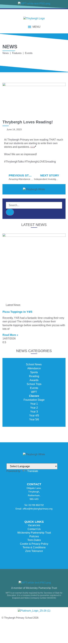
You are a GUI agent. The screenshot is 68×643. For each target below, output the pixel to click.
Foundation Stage (34, 399)
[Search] (10, 212)
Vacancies (34, 525)
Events (34, 388)
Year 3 (34, 411)
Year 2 (34, 407)
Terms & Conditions (34, 547)
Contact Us (34, 529)
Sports (34, 372)
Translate (32, 471)
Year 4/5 (34, 415)
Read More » (10, 335)
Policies (34, 536)
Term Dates (34, 540)
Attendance (34, 368)
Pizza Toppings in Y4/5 (17, 311)
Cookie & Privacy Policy (34, 543)
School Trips (34, 384)
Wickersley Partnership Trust (34, 532)
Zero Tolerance (34, 551)
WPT (34, 392)
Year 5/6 (34, 419)
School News (34, 364)
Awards (34, 380)
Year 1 (34, 403)
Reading (34, 376)
